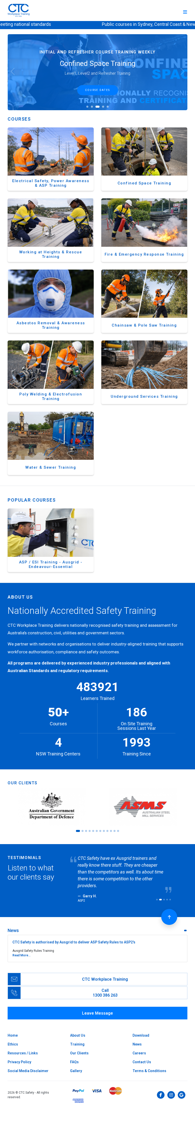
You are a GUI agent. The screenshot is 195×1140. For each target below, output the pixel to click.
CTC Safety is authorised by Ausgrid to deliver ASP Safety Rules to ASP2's (73, 935)
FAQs (74, 1055)
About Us (77, 1029)
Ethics (13, 1037)
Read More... (21, 948)
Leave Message (97, 1006)
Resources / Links (23, 1046)
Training (77, 1037)
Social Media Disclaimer (28, 1064)
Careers (139, 1046)
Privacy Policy (19, 1055)
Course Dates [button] (97, 90)
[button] (87, 107)
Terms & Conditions (149, 1064)
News (137, 1037)
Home (13, 1029)
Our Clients (79, 1046)
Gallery (76, 1064)
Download (141, 1029)
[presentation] (12, 72)
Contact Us (142, 1055)
